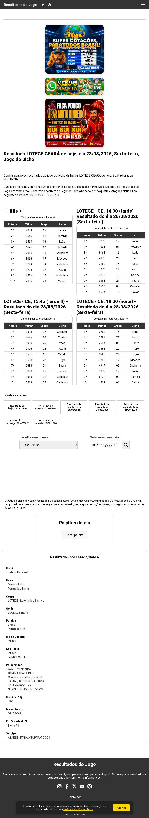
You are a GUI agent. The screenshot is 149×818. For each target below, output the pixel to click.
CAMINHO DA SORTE (20, 673)
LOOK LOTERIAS (18, 612)
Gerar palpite (74, 535)
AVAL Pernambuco (19, 669)
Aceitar (121, 807)
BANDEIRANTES (18, 657)
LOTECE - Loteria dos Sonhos (26, 600)
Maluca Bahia (16, 584)
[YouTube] (82, 786)
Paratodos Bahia (18, 588)
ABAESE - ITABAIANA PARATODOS (29, 737)
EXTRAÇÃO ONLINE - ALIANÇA (26, 681)
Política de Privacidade (78, 809)
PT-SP (12, 652)
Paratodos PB (16, 628)
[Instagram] (59, 786)
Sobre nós (74, 797)
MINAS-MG (14, 713)
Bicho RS (13, 725)
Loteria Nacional (18, 572)
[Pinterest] (89, 786)
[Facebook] (67, 786)
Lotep (11, 624)
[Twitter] (74, 786)
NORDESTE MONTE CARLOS (25, 689)
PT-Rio (12, 640)
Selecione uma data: (105, 437)
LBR (10, 701)
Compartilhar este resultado (36, 217)
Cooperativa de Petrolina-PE (25, 677)
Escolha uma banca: (34, 437)
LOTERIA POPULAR (19, 685)
